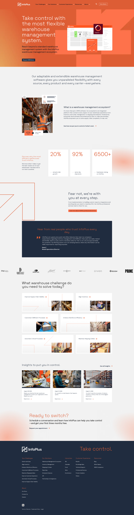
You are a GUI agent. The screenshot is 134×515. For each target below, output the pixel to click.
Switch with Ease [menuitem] (26, 461)
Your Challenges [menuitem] (40, 4)
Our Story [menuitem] (24, 491)
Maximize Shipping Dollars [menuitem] (28, 473)
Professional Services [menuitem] (81, 470)
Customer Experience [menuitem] (65, 4)
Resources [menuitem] (78, 4)
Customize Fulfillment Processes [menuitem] (30, 470)
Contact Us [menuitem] (25, 494)
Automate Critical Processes (34, 339)
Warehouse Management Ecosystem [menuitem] (51, 461)
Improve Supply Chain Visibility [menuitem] (30, 481)
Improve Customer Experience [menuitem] (29, 476)
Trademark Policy (35, 509)
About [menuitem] (86, 4)
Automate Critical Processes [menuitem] (29, 478)
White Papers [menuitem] (97, 464)
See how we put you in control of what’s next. (79, 126)
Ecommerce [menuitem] (68, 473)
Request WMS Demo (28, 60)
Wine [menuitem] (66, 470)
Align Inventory (84, 297)
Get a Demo (103, 4)
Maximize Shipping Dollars (87, 339)
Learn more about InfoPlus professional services (82, 210)
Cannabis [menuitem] (67, 464)
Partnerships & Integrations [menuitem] (49, 478)
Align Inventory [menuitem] (25, 464)
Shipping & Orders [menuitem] (47, 467)
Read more (27, 399)
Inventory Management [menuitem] (48, 464)
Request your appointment (38, 428)
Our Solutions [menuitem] (52, 4)
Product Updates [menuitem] (80, 473)
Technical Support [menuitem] (80, 467)
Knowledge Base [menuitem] (80, 464)
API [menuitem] (43, 476)
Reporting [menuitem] (44, 470)
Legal (42, 509)
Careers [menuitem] (24, 497)
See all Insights (105, 366)
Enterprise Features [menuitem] (47, 473)
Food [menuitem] (66, 467)
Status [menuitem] (77, 476)
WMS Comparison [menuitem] (98, 467)
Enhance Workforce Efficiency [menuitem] (29, 467)
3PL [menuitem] (66, 461)
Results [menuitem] (77, 461)
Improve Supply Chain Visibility (35, 297)
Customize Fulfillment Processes (35, 318)
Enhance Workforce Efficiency (73, 318)
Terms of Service (26, 509)
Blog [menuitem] (95, 461)
